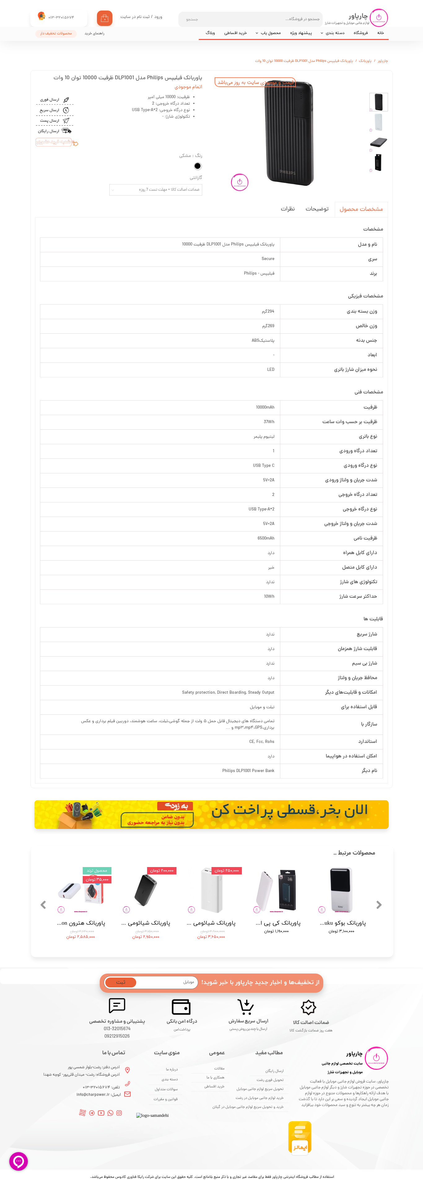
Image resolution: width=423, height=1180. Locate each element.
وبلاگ (210, 33)
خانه (380, 33)
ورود (158, 17)
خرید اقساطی (235, 33)
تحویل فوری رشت (270, 1080)
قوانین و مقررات (166, 1099)
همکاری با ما (216, 1078)
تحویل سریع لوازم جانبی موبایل (267, 1089)
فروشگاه (361, 33)
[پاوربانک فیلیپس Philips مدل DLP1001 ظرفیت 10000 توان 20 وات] (289, 133)
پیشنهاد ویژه (301, 33)
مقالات (219, 1069)
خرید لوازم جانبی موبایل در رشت (267, 1098)
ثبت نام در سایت (135, 17)
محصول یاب (271, 33)
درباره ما (172, 1070)
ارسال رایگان (274, 1071)
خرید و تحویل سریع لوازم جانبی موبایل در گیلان (267, 1107)
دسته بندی (335, 33)
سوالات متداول (166, 1089)
